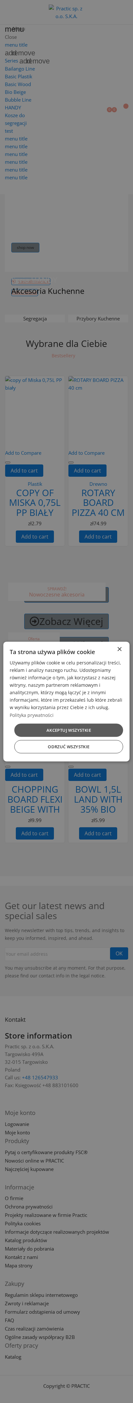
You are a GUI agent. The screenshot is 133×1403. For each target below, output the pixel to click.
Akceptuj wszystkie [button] (68, 730)
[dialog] (66, 701)
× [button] (119, 649)
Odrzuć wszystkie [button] (68, 747)
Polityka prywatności (32, 715)
